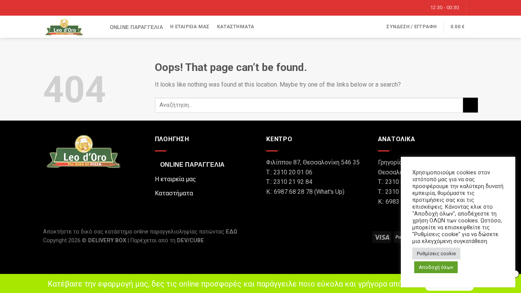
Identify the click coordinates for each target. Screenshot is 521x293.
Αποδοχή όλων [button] (436, 267)
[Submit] (470, 105)
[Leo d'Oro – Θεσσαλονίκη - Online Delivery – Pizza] (66, 27)
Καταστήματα (235, 26)
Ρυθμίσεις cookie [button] (436, 253)
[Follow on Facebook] (473, 8)
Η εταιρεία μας (190, 26)
